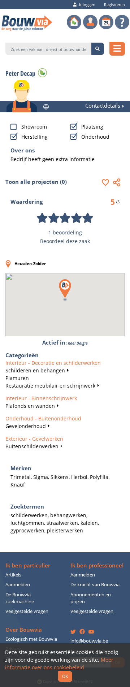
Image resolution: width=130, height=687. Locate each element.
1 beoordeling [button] (65, 232)
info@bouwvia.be (89, 641)
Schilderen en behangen (35, 370)
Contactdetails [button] (102, 105)
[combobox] (48, 49)
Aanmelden (17, 585)
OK (65, 676)
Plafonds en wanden (30, 405)
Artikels (13, 575)
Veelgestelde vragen (26, 611)
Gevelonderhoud (25, 426)
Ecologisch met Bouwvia (31, 639)
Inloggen (87, 4)
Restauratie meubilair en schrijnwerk (50, 385)
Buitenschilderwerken (31, 446)
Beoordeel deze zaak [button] (65, 241)
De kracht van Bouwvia (95, 585)
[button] (107, 182)
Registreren (114, 4)
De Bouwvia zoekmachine (19, 598)
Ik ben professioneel (97, 565)
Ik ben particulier (27, 565)
